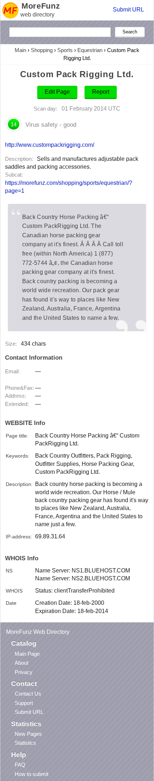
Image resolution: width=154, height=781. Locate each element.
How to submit (31, 774)
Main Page (27, 654)
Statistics (25, 743)
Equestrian (89, 50)
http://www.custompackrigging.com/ (49, 144)
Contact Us (28, 694)
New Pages (28, 734)
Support (24, 703)
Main (20, 50)
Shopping (42, 50)
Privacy (24, 672)
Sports (65, 50)
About (21, 663)
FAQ (20, 765)
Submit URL (128, 9)
